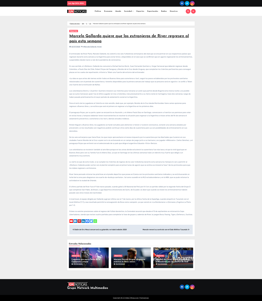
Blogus (133, 298)
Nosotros (174, 11)
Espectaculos (152, 11)
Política (98, 11)
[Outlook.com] (75, 221)
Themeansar (144, 298)
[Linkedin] (83, 221)
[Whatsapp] (95, 221)
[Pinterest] (79, 221)
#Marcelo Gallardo (90, 47)
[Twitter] (91, 221)
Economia (108, 11)
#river (99, 47)
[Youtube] (71, 221)
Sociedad (128, 11)
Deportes (140, 11)
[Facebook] (87, 221)
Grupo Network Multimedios (87, 288)
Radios (164, 11)
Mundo (118, 11)
